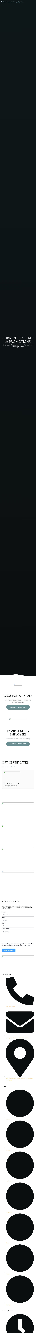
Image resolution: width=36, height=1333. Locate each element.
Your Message (6, 929)
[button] (18, 6)
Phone (4, 923)
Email (3, 917)
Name (3, 912)
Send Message (8, 950)
